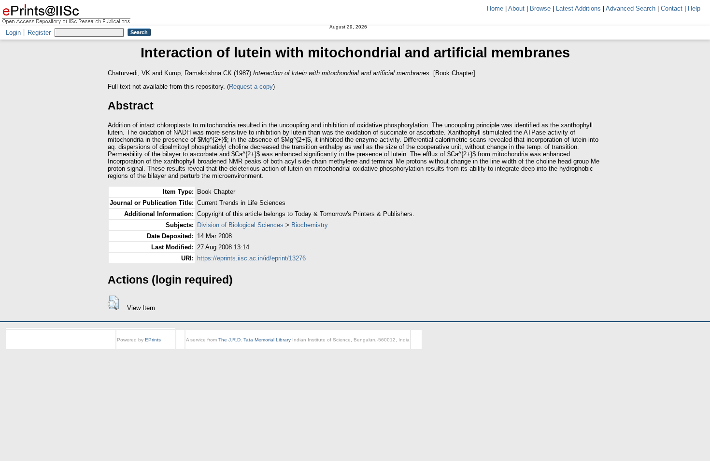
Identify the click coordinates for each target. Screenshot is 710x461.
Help (694, 8)
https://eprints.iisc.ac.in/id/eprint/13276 (251, 258)
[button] (113, 303)
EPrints (153, 339)
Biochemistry (309, 225)
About (516, 8)
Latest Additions (578, 8)
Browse (540, 8)
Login (13, 32)
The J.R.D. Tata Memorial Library (254, 339)
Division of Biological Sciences (240, 225)
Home (495, 8)
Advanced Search (630, 8)
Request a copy (251, 86)
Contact (671, 8)
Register (39, 32)
